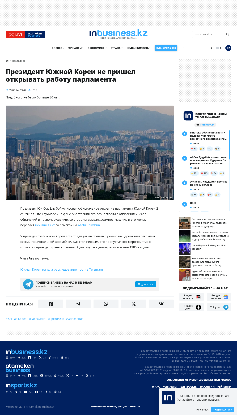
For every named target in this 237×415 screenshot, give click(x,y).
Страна (116, 48)
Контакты (170, 386)
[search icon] (227, 34)
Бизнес (57, 48)
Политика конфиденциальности (115, 406)
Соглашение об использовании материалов (199, 379)
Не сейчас (202, 409)
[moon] (221, 48)
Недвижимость (138, 48)
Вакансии (207, 386)
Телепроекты (188, 386)
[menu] (7, 48)
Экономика (96, 48)
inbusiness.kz (45, 225)
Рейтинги (224, 386)
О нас (156, 386)
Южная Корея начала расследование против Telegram (61, 269)
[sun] (211, 48)
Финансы (75, 48)
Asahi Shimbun (89, 225)
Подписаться (222, 409)
